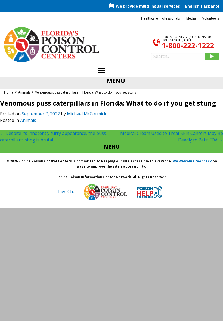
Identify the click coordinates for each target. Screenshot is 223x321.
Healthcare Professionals (160, 18)
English (192, 6)
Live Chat (67, 192)
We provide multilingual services (148, 6)
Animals (28, 120)
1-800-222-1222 (188, 45)
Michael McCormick (86, 114)
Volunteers (210, 18)
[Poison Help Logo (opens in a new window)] (149, 192)
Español (211, 6)
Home (9, 92)
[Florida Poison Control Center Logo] (105, 192)
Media (191, 18)
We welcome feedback (192, 161)
